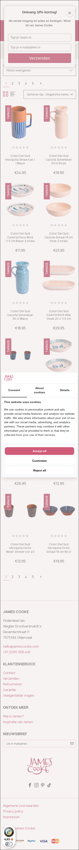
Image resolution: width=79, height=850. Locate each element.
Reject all (39, 470)
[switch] (9, 844)
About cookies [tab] (39, 390)
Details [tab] (64, 390)
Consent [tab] (14, 390)
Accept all (39, 451)
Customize (39, 460)
